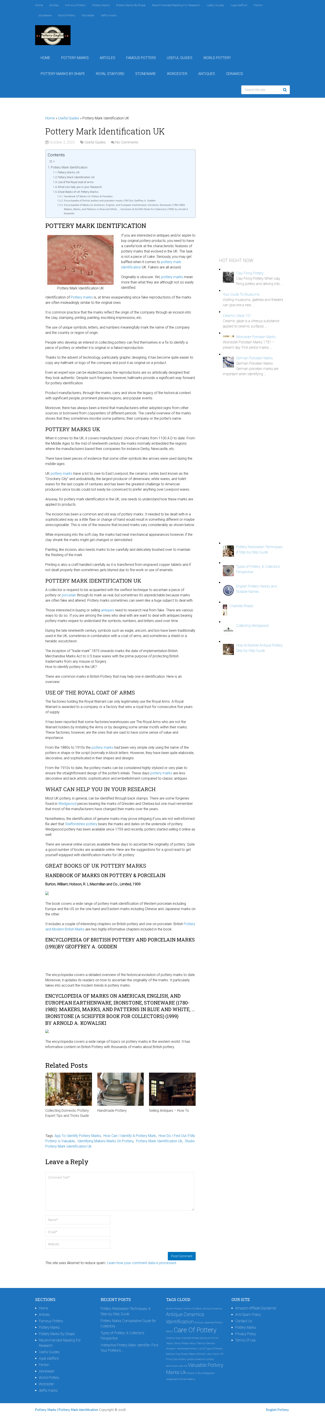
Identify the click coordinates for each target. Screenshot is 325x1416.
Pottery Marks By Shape (130, 5)
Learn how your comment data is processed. (142, 1263)
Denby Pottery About (185, 1343)
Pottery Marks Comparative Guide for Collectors (128, 1323)
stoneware (45, 15)
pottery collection (196, 1359)
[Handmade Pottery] (120, 1089)
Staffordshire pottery (81, 824)
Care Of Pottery (195, 1330)
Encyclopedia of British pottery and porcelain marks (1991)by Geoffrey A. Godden (109, 200)
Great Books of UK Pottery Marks (78, 191)
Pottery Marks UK (69, 172)
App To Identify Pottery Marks (78, 1136)
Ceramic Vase (173, 1338)
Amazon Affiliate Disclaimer (255, 1308)
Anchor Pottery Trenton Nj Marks (184, 1308)
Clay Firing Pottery (250, 273)
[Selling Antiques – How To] (172, 1089)
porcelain (69, 595)
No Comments (126, 142)
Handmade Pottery (112, 1110)
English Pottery (277, 1410)
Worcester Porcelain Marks (256, 337)
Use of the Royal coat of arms (76, 182)
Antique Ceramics (212, 1308)
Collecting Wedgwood (252, 626)
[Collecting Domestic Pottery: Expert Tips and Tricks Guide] (68, 1089)
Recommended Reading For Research (176, 5)
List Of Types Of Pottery (210, 1348)
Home (39, 5)
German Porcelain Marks (254, 358)
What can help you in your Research (80, 187)
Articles (54, 5)
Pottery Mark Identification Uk (159, 1141)
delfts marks (109, 15)
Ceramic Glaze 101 (237, 316)
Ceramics (234, 74)
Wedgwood (67, 804)
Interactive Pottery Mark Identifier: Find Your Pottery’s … (129, 1348)
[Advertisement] (252, 176)
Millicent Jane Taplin (208, 1354)
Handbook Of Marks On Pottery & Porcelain (88, 196)
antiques (107, 610)
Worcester (88, 15)
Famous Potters (75, 5)
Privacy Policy (245, 1334)
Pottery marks (82, 297)
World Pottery (66, 15)
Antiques (206, 74)
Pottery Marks (100, 5)
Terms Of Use (245, 1340)
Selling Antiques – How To (169, 1110)
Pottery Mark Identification (69, 167)
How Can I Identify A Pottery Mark (129, 1136)
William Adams (187, 1379)
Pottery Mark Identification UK (76, 177)
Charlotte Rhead (241, 606)
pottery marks (172, 277)
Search (285, 89)
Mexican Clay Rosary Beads (181, 1354)
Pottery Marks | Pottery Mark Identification (66, 1410)
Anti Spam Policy (248, 1315)
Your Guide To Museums (241, 294)
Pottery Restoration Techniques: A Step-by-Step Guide (126, 1311)
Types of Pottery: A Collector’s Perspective (122, 1335)
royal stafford (239, 5)
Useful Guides (215, 5)
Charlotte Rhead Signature (195, 1338)
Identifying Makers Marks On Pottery (105, 1141)
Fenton (258, 5)
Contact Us (243, 1321)
